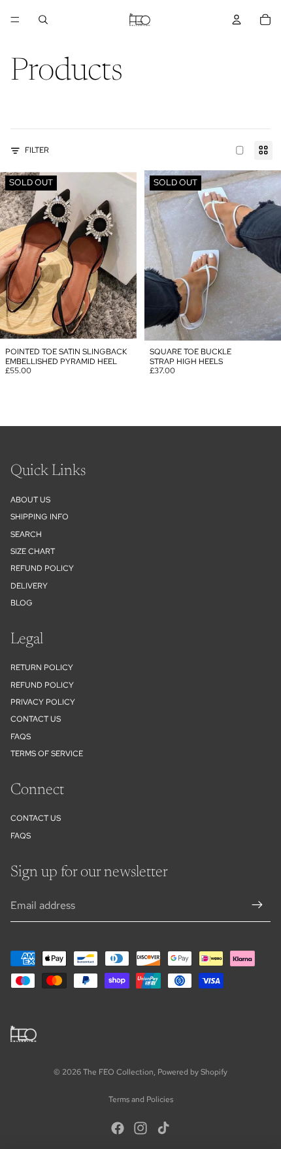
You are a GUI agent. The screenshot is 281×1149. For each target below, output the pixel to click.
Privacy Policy (42, 702)
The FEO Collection (118, 1072)
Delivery (29, 586)
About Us (30, 500)
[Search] (43, 19)
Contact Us (35, 719)
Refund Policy (42, 685)
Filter (37, 150)
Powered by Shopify (192, 1072)
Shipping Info (39, 517)
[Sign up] (257, 906)
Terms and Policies (140, 1099)
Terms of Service (46, 753)
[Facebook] (117, 1128)
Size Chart (32, 551)
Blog (21, 603)
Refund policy (42, 568)
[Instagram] (140, 1128)
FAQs (20, 736)
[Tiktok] (163, 1128)
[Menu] (15, 20)
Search (26, 534)
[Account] (236, 19)
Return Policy (41, 667)
